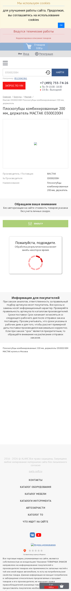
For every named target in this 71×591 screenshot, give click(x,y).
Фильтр (38, 223)
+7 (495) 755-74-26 (54, 83)
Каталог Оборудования (35, 487)
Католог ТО (35, 514)
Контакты (35, 480)
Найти (60, 72)
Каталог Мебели (35, 494)
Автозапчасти (35, 507)
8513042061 (20, 78)
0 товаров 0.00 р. (39, 46)
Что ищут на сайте (35, 521)
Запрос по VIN (14, 85)
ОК (61, 25)
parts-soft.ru (35, 471)
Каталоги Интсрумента (35, 500)
